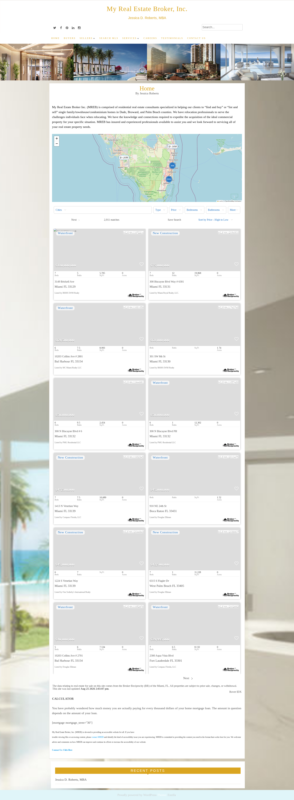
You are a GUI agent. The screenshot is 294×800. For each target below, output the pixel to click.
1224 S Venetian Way (66, 580)
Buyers (70, 38)
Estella (172, 795)
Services (129, 38)
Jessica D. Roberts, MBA (71, 779)
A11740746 (232, 307)
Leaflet (221, 201)
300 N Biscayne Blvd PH (163, 431)
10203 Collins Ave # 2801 (69, 356)
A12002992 (232, 606)
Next (186, 678)
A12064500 (232, 232)
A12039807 (232, 531)
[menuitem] (103, 210)
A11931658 (137, 307)
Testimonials (172, 38)
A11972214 (137, 232)
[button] (122, 158)
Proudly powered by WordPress (137, 795)
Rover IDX (235, 691)
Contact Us (196, 38)
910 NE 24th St (158, 506)
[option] (37, 62)
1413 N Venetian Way (66, 506)
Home (55, 38)
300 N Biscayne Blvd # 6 (68, 431)
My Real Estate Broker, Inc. (147, 9)
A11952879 (137, 606)
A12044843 (137, 531)
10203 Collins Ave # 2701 (69, 655)
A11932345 (137, 456)
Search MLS (108, 38)
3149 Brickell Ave (64, 281)
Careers (150, 38)
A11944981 (137, 382)
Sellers (86, 38)
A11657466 (232, 382)
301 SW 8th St (157, 356)
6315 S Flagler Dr (159, 580)
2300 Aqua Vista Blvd (162, 655)
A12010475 (232, 456)
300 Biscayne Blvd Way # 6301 (167, 281)
